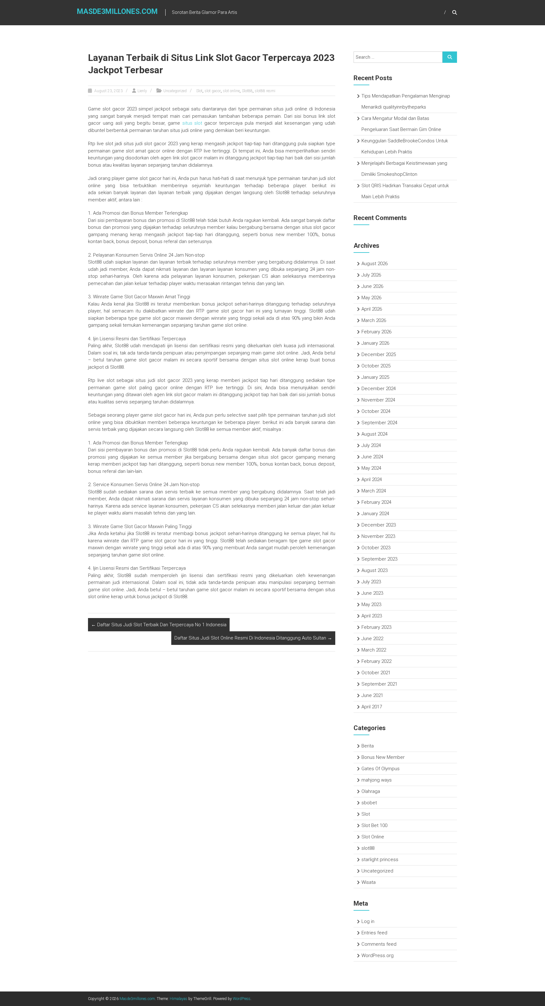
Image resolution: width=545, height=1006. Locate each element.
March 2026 (373, 320)
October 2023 (375, 548)
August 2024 (374, 434)
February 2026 (376, 332)
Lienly (142, 91)
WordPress (241, 999)
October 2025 (375, 366)
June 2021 (372, 695)
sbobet (369, 803)
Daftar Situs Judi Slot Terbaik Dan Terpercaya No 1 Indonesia (158, 625)
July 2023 (371, 582)
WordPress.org (377, 955)
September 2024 (379, 423)
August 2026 (374, 263)
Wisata (368, 882)
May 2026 (371, 298)
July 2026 (371, 275)
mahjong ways (376, 780)
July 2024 (371, 445)
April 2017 (371, 707)
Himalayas (178, 999)
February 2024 (376, 502)
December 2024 (378, 388)
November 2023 (378, 536)
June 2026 (372, 286)
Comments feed (378, 944)
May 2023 (371, 604)
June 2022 (372, 638)
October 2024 (375, 411)
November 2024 (378, 400)
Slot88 (247, 91)
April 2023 (371, 616)
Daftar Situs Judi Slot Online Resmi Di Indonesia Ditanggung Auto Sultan (253, 638)
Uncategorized (175, 91)
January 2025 (375, 377)
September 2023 (379, 559)
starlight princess (379, 859)
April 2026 (371, 309)
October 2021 (375, 673)
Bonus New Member (383, 757)
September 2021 (379, 684)
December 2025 (378, 354)
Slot (199, 91)
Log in (367, 921)
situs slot (192, 123)
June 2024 (372, 457)
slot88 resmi (265, 91)
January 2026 (375, 343)
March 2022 (373, 650)
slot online (231, 91)
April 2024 (371, 479)
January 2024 (375, 513)
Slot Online (372, 837)
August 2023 (374, 570)
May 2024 (371, 468)
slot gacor (213, 91)
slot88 (367, 848)
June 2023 (372, 593)
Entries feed (374, 933)
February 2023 (376, 627)
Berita (367, 746)
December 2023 (378, 525)
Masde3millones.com (117, 11)
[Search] (449, 57)
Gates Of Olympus (380, 768)
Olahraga (370, 791)
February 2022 (376, 661)
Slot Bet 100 (374, 825)
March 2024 (373, 491)
